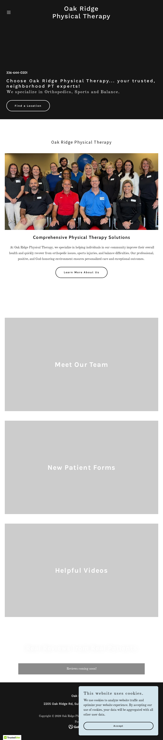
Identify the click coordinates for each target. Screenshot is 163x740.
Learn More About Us (81, 272)
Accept (118, 725)
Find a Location (28, 106)
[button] (16, 12)
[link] (81, 17)
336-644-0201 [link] (16, 73)
